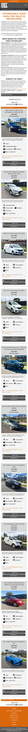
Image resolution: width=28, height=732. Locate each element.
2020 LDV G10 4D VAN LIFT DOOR (14, 233)
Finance (14, 713)
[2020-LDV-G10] (14, 249)
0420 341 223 (15, 1)
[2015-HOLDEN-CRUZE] (14, 423)
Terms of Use (12, 728)
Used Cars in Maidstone (20, 9)
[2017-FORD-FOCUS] (14, 659)
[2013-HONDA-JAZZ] (14, 482)
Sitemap (14, 724)
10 (20, 104)
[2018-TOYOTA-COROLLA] (14, 127)
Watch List (15, 223)
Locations (14, 720)
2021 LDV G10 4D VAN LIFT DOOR (14, 290)
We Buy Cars (14, 715)
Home (14, 708)
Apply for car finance (22, 89)
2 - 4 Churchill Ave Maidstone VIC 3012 (13, 156)
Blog (14, 722)
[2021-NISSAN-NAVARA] (14, 365)
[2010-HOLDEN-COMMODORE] (14, 600)
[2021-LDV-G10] (14, 306)
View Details (13, 164)
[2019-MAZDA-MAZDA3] (14, 189)
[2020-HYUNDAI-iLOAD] (14, 541)
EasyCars (19, 730)
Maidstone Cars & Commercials (7, 9)
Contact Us (14, 717)
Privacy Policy (5, 728)
